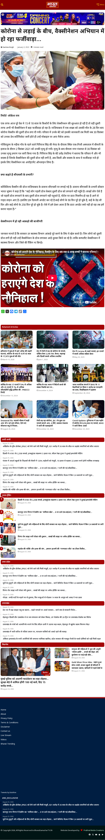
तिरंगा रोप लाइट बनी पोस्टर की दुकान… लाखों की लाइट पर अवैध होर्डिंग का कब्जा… (49, 536)
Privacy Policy (6, 718)
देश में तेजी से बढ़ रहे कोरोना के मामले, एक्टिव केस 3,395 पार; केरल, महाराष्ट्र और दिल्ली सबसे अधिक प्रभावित (51, 354)
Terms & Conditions (9, 723)
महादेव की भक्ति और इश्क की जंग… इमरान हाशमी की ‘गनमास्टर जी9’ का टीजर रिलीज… (52, 549)
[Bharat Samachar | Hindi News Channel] (52, 5)
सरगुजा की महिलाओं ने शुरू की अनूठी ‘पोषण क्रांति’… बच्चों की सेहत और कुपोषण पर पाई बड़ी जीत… (86, 652)
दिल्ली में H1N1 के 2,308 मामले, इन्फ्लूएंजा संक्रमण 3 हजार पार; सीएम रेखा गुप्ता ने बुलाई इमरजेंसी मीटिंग (58, 500)
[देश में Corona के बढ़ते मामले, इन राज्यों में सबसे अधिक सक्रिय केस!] (88, 340)
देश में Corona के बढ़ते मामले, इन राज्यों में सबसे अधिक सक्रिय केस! (88, 352)
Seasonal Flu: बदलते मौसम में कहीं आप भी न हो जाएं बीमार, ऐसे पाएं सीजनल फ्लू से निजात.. (15, 423)
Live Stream (6, 735)
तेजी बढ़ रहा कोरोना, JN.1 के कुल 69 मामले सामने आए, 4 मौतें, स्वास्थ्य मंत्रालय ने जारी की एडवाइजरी (52, 423)
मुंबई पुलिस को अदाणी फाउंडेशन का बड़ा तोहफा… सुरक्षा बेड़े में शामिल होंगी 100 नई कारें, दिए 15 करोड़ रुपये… (25, 682)
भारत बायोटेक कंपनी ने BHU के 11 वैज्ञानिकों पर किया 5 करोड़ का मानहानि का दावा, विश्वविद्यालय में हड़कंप (87, 387)
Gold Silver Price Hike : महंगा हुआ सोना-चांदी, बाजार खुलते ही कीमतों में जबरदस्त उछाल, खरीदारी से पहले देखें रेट (87, 665)
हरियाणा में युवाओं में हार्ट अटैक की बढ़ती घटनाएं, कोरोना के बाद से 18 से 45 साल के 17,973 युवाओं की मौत (16, 354)
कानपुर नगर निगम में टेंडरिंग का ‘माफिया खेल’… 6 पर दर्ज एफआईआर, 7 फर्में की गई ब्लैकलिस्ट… (55, 512)
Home (3, 710)
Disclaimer (5, 727)
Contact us (5, 731)
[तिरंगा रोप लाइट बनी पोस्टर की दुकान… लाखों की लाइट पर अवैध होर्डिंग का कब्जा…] (8, 540)
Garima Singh (8, 47)
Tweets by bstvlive (8, 792)
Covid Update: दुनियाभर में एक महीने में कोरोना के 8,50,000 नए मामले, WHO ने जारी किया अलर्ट (88, 423)
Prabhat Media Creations (93, 830)
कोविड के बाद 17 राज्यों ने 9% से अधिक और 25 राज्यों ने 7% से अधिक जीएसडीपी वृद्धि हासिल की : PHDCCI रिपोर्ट (16, 388)
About (3, 714)
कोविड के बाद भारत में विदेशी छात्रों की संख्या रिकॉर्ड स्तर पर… (51, 386)
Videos (4, 740)
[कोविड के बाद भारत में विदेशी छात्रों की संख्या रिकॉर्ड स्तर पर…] (52, 373)
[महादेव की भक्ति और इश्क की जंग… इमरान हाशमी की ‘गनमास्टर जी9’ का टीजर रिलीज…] (8, 553)
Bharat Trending (8, 744)
